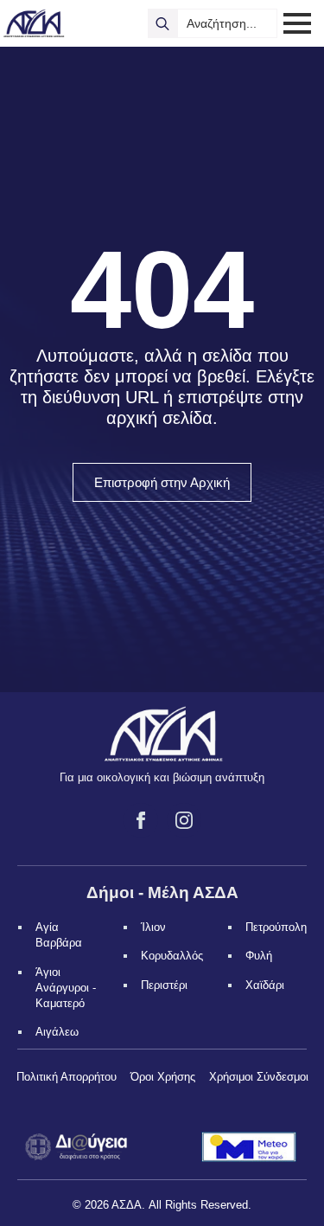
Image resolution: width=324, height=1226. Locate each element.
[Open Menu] (297, 23)
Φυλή (258, 955)
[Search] (162, 23)
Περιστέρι (164, 985)
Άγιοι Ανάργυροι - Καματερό (65, 988)
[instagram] (184, 820)
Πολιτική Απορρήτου (66, 1076)
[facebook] (141, 820)
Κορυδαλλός (172, 955)
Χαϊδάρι (264, 985)
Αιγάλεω (57, 1031)
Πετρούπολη (276, 927)
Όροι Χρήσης (162, 1076)
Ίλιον (153, 927)
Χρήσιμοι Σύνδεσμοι (258, 1076)
